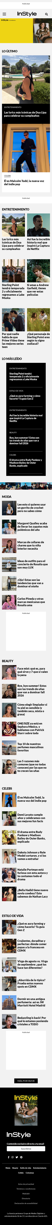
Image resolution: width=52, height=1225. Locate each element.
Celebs (7, 176)
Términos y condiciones (26, 1189)
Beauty (13, 432)
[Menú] (4, 14)
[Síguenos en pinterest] (21, 1157)
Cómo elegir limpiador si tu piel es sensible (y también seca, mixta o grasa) (32, 709)
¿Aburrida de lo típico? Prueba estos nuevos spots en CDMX (31, 983)
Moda (6, 497)
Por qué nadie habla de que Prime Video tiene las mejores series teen (13, 340)
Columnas (30, 1173)
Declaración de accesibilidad (26, 1203)
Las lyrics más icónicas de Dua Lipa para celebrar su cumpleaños (25, 114)
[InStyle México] (27, 13)
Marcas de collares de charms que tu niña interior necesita (30, 545)
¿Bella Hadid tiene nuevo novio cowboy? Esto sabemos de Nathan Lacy (32, 893)
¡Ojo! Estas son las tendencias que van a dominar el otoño (30, 583)
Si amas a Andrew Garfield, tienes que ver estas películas (38, 289)
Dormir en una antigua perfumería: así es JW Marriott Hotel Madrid (31, 1002)
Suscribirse (26, 1148)
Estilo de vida (16, 391)
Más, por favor (26, 1081)
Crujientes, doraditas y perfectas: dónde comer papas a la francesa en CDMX (32, 945)
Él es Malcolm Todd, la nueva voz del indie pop (32, 799)
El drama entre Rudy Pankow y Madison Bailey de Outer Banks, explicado (25, 463)
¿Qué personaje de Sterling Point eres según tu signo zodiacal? (38, 338)
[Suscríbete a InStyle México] (26, 30)
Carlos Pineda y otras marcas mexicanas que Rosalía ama (31, 602)
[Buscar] (46, 14)
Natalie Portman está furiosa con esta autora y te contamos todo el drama (32, 874)
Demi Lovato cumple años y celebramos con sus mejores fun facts (31, 818)
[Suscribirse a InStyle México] (26, 1110)
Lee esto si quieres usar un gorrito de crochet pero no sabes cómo (31, 508)
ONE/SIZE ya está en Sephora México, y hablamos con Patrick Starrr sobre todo (30, 728)
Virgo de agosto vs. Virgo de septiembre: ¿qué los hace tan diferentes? (32, 964)
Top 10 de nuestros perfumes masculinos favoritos (30, 747)
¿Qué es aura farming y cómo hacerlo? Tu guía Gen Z (24, 397)
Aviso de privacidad (26, 1184)
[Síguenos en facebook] (8, 1157)
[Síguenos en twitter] (17, 1157)
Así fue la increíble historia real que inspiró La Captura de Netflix (38, 244)
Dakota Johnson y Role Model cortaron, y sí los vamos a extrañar (31, 855)
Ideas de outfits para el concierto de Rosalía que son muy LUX (32, 564)
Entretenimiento (12, 107)
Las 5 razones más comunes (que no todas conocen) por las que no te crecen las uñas (32, 765)
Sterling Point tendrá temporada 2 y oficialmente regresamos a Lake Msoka (13, 291)
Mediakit (26, 1194)
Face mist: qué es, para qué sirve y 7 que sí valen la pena (32, 672)
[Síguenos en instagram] (12, 1157)
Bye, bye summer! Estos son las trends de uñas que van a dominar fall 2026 (24, 440)
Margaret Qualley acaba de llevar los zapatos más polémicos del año (32, 526)
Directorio (26, 1198)
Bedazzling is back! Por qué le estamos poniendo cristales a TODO (32, 1021)
